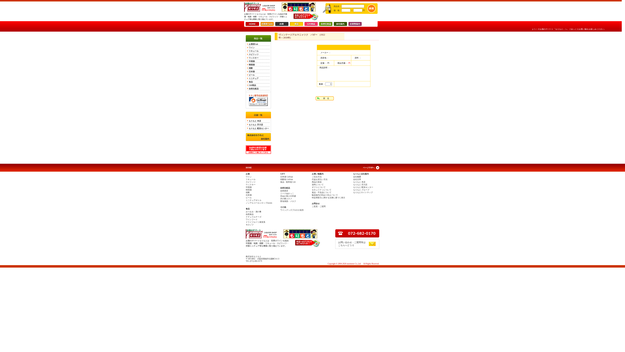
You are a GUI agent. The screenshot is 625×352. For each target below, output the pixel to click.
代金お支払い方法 (319, 179)
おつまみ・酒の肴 (253, 212)
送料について (318, 184)
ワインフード (251, 219)
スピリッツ (254, 54)
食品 (296, 24)
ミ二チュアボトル (253, 200)
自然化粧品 (325, 24)
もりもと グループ (361, 190)
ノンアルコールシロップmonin (259, 203)
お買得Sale (267, 24)
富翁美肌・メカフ (288, 201)
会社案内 (340, 24)
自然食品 (250, 214)
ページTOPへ (369, 168)
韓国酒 (252, 65)
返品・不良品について (321, 192)
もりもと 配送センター (259, 128)
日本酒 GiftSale (286, 177)
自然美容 (284, 191)
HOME (252, 24)
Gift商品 (311, 24)
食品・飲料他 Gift (288, 182)
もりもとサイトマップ (363, 192)
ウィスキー (254, 58)
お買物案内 (355, 24)
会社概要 (357, 177)
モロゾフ (250, 225)
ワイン (252, 47)
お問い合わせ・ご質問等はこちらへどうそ (352, 244)
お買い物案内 (318, 174)
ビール (252, 75)
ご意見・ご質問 (319, 206)
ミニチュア (254, 78)
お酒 (281, 24)
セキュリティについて (321, 190)
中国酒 (252, 61)
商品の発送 (317, 182)
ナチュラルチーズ (253, 217)
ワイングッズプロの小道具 (292, 210)
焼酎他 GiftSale (286, 179)
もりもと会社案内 (361, 174)
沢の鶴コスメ (286, 199)
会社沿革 (357, 179)
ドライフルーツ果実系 (255, 222)
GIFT (282, 174)
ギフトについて (319, 187)
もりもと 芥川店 (256, 125)
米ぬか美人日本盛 (288, 196)
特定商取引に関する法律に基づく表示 (328, 198)
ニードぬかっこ (287, 193)
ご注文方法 (317, 177)
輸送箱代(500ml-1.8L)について (325, 195)
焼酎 (251, 68)
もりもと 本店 (255, 121)
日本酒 (252, 71)
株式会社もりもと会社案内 (258, 137)
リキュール (254, 51)
